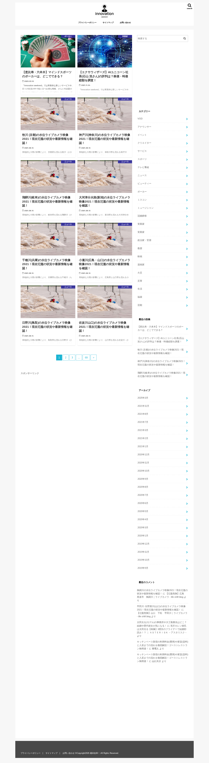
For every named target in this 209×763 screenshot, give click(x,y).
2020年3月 (143, 527)
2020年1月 (143, 535)
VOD (140, 118)
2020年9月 (143, 479)
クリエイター (144, 143)
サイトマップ (108, 22)
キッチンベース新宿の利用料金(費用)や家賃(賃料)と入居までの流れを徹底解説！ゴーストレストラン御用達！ (162, 645)
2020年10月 (143, 471)
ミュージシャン (146, 208)
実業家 (141, 224)
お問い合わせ (125, 22)
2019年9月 (143, 568)
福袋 (140, 297)
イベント (142, 135)
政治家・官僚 (144, 240)
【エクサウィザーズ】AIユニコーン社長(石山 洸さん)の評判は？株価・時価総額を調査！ (161, 340)
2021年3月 (143, 430)
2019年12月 (143, 544)
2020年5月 (143, 511)
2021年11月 (143, 406)
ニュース (142, 175)
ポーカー (142, 191)
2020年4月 (143, 519)
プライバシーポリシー (87, 22)
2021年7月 (143, 422)
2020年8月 (143, 487)
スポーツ (142, 159)
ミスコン (142, 200)
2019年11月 (143, 552)
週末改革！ (95, 753)
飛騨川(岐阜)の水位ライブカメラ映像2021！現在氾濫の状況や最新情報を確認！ (161, 374)
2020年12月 (143, 454)
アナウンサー (144, 127)
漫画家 (141, 264)
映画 (140, 256)
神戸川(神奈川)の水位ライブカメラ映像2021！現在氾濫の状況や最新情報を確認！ (161, 363)
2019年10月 (143, 560)
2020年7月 (143, 495)
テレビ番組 (143, 167)
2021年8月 (143, 414)
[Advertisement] (76, 403)
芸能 (140, 305)
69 (86, 357)
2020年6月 (143, 503)
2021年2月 (143, 438)
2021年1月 (143, 446)
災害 (140, 281)
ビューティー (144, 183)
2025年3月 (143, 398)
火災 (140, 273)
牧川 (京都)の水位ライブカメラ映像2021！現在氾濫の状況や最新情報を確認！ (161, 351)
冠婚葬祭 (142, 216)
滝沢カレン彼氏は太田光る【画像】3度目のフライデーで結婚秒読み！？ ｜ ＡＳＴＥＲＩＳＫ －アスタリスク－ (162, 629)
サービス (142, 151)
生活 (140, 289)
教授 (140, 248)
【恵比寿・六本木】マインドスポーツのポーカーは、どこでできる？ (160, 328)
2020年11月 (143, 462)
